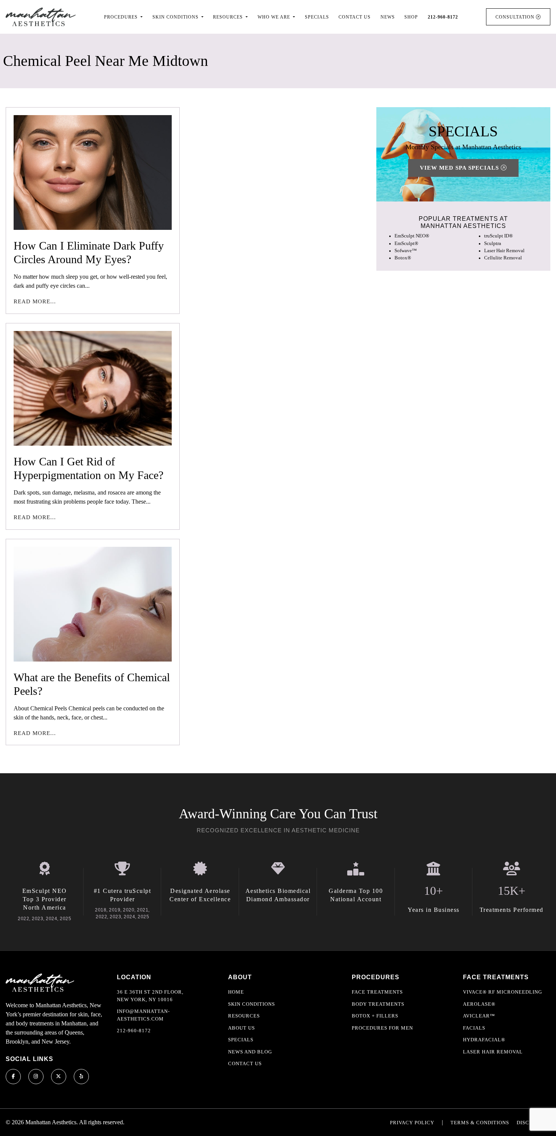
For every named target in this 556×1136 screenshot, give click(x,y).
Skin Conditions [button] (176, 17)
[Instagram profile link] (35, 1076)
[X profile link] (58, 1076)
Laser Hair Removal (504, 250)
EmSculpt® (406, 243)
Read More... (35, 301)
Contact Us (355, 17)
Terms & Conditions (479, 1122)
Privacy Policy (412, 1122)
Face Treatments (377, 992)
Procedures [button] (121, 17)
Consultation (515, 17)
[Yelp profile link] (81, 1076)
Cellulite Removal (503, 258)
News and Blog (250, 1052)
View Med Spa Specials (460, 168)
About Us (241, 1028)
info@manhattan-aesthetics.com (143, 1015)
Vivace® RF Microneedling (502, 992)
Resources (244, 1016)
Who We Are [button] (275, 17)
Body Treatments (378, 1004)
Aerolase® (479, 1004)
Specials (317, 17)
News (388, 17)
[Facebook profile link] (13, 1076)
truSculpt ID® (498, 236)
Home (236, 992)
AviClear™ (479, 1016)
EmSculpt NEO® (411, 236)
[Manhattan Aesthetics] (41, 17)
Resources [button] (228, 17)
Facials (474, 1028)
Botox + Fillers (375, 1016)
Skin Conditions (251, 1004)
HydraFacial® (484, 1039)
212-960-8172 (134, 1030)
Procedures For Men (382, 1028)
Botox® (402, 258)
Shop (411, 17)
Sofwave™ (405, 250)
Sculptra (492, 243)
